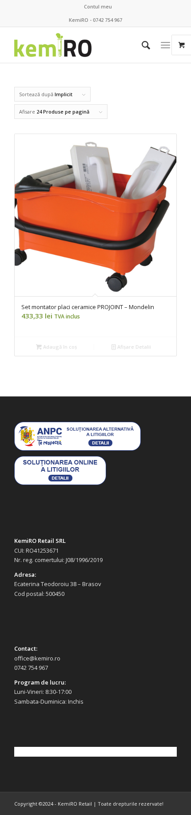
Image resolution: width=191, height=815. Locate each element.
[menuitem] (98, 6)
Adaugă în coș (59, 346)
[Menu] (165, 45)
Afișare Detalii (133, 346)
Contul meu (98, 6)
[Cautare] (141, 45)
